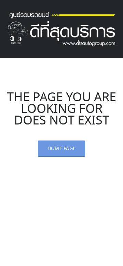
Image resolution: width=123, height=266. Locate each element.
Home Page (61, 148)
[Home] (61, 28)
